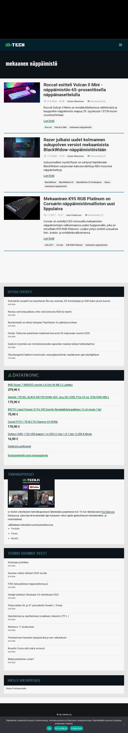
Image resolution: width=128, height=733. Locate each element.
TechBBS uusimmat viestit (27, 553)
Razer (107, 182)
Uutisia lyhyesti (20, 291)
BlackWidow (50, 182)
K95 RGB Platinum (74, 245)
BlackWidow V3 (66, 182)
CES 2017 (49, 245)
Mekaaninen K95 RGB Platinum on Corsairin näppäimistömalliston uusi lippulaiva (79, 203)
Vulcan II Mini (60, 127)
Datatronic (24, 375)
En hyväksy (61, 728)
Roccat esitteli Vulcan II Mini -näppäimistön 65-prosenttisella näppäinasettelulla (75, 89)
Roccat (48, 127)
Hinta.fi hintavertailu (16, 688)
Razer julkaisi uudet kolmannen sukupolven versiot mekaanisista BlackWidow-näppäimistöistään (76, 144)
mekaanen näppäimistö (80, 127)
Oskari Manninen (75, 101)
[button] (120, 45)
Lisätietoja (76, 728)
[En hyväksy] (124, 724)
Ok (49, 728)
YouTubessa (107, 511)
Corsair (59, 245)
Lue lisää (49, 120)
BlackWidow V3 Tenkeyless (89, 182)
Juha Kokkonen (74, 215)
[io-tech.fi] (15, 44)
